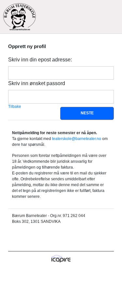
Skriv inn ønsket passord (36, 83)
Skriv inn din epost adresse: (40, 59)
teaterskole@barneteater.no (76, 138)
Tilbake (14, 106)
